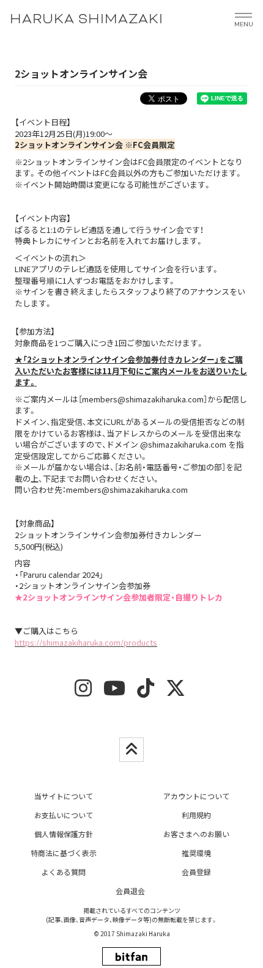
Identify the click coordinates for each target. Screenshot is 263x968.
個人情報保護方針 (63, 834)
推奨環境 (196, 853)
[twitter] (175, 692)
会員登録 (196, 871)
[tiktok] (145, 692)
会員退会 (130, 890)
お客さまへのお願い (196, 834)
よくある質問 (64, 871)
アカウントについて (196, 796)
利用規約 (196, 815)
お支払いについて (63, 815)
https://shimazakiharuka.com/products (86, 642)
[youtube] (114, 692)
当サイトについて (63, 796)
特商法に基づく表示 (64, 853)
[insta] (83, 692)
